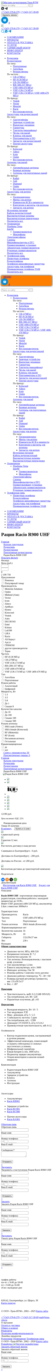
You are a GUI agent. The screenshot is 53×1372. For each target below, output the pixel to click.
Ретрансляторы (20, 71)
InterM (10, 229)
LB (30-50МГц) (20, 82)
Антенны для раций (17, 162)
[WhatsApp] (15, 879)
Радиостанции (14, 61)
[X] (11, 879)
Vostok (16, 101)
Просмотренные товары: (16, 755)
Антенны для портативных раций (30, 173)
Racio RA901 (13, 1119)
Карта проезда (8, 1303)
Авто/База (18, 69)
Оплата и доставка (10, 1325)
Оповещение (13, 223)
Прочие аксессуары (23, 143)
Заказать (5, 1201)
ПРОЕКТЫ (13, 40)
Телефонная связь (16, 256)
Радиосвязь (12, 58)
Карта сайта (42, 1311)
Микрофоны (19, 234)
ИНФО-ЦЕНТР (15, 50)
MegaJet (17, 106)
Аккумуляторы (20, 119)
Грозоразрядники (21, 197)
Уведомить (6, 1167)
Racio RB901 (13, 1101)
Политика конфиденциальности (17, 1333)
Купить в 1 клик (23, 829)
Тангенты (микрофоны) (25, 130)
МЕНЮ (7, 277)
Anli (15, 181)
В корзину (6, 828)
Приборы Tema (14, 226)
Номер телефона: (9, 1138)
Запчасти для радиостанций (27, 141)
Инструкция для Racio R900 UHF (20, 885)
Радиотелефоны (15, 261)
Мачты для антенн (22, 199)
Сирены (11, 240)
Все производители (23, 111)
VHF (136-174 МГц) (23, 90)
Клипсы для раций (22, 135)
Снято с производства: (16, 752)
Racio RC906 (13, 1111)
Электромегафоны (16, 237)
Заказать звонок (9, 15)
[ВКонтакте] (3, 879)
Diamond (17, 183)
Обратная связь (8, 1124)
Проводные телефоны (18, 258)
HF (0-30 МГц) (20, 79)
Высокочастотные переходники (23, 218)
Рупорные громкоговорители (22, 250)
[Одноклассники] (7, 879)
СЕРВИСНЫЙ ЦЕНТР (18, 48)
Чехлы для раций (21, 133)
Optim (16, 157)
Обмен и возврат (9, 1328)
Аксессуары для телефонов (20, 266)
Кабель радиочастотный (19, 213)
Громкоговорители (22, 231)
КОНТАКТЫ (13, 53)
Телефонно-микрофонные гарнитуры (26, 264)
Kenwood (17, 149)
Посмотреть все (15, 221)
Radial (16, 178)
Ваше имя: (6, 1133)
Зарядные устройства (23, 122)
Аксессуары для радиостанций (22, 114)
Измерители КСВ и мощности (28, 202)
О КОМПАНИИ (15, 37)
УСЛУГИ (12, 45)
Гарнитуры (18, 127)
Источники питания (17, 210)
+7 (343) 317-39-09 (29, 12)
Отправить (7, 1162)
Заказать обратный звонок (14, 1346)
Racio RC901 (13, 1109)
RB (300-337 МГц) (22, 85)
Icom (15, 154)
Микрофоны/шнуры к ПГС (20, 242)
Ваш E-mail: (7, 1144)
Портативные (20, 66)
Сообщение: (8, 1150)
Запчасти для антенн (23, 207)
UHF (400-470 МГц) (23, 87)
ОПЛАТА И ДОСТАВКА (20, 42)
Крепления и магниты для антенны (31, 205)
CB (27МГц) (19, 77)
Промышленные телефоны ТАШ (23, 269)
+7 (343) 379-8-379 (10, 12)
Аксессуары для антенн (19, 191)
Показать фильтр (9, 558)
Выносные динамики (23, 125)
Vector (16, 103)
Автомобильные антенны (26, 167)
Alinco (16, 151)
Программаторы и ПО (24, 138)
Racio (15, 109)
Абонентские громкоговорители (23, 248)
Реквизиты (6, 1330)
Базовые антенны (21, 170)
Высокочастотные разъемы (20, 215)
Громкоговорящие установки (21, 245)
